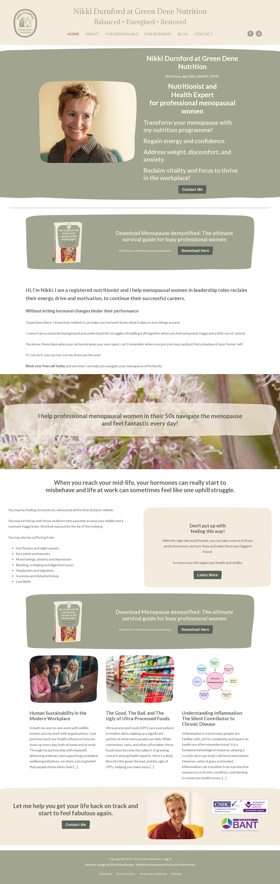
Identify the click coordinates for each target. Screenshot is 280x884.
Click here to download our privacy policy (145, 250)
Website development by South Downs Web (165, 864)
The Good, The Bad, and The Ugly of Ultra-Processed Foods (138, 715)
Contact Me (192, 189)
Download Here (195, 251)
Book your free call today (45, 366)
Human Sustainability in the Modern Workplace (58, 715)
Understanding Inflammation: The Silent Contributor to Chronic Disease (212, 718)
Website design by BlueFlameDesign (109, 864)
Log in (167, 859)
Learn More (207, 575)
